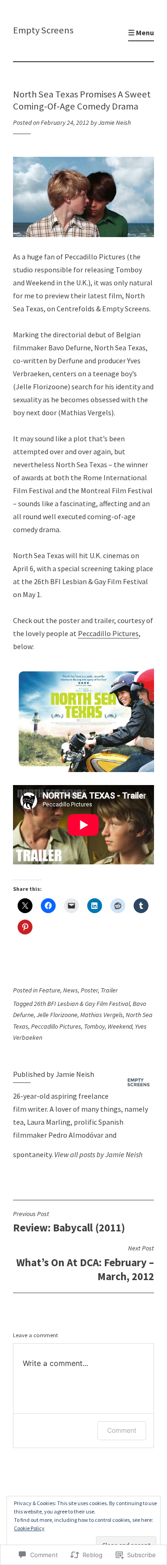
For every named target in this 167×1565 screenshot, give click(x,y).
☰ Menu (141, 32)
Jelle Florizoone (57, 1015)
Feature (49, 990)
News (70, 990)
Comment (121, 1430)
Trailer (109, 990)
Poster (89, 990)
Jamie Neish (114, 122)
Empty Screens (43, 30)
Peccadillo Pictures (108, 633)
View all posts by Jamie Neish (98, 1154)
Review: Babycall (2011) (69, 1222)
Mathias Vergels (101, 1015)
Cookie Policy (29, 1528)
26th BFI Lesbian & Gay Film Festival (82, 1003)
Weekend (120, 1026)
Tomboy (94, 1026)
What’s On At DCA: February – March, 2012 (85, 1263)
